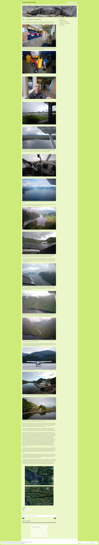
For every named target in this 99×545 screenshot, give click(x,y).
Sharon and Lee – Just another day (64, 23)
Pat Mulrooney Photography (63, 21)
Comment (43, 535)
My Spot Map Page (62, 20)
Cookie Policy (22, 543)
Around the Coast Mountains (29, 2)
